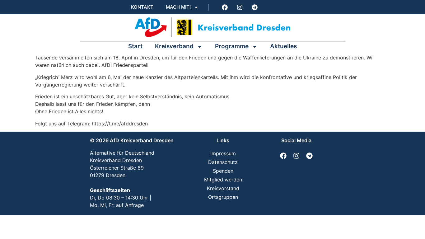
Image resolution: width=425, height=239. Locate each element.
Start (135, 46)
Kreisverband (174, 46)
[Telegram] (254, 7)
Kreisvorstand (223, 188)
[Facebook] (225, 7)
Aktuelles (283, 46)
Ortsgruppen (223, 197)
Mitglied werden (223, 179)
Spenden (223, 171)
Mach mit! (178, 7)
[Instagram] (239, 7)
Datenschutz (223, 162)
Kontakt (142, 7)
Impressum (223, 153)
